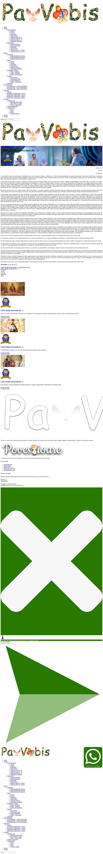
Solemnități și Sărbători (16, 41)
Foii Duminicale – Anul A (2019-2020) (17, 86)
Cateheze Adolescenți (12, 106)
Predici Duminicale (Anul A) (17, 56)
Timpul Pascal (13, 35)
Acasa (5, 27)
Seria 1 (12, 109)
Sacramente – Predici (12, 70)
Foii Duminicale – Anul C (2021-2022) (17, 89)
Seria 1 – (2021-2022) (15, 105)
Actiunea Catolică (14, 113)
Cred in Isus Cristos (15, 79)
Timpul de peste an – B (16, 38)
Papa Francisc (13, 77)
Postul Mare (13, 34)
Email (2, 479)
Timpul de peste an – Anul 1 (17, 50)
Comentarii (10, 83)
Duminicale (10, 54)
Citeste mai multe (5, 316)
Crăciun (12, 32)
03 (12, 264)
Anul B (6, 146)
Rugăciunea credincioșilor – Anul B (16, 95)
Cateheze (6, 99)
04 (14, 264)
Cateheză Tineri (11, 108)
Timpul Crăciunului (15, 45)
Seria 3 (12, 112)
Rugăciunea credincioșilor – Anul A (16, 93)
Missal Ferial (10, 43)
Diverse (6, 115)
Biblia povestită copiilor (16, 102)
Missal (5, 28)
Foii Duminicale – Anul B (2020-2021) (17, 87)
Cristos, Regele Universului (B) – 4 (12, 310)
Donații (6, 116)
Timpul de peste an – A (16, 37)
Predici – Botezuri (14, 71)
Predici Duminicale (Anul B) (17, 57)
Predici (5, 53)
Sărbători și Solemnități (29, 146)
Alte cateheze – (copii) (16, 103)
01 (8, 264)
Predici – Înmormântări (16, 74)
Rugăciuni (6, 90)
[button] (51, 270)
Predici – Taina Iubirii (15, 82)
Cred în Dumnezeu (15, 80)
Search (2, 119)
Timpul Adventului (15, 44)
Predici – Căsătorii (15, 73)
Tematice (9, 76)
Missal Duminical (11, 30)
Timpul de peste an (15, 67)
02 (10, 264)
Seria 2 (12, 110)
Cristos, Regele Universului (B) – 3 (12, 381)
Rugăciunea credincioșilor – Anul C (16, 96)
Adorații (9, 92)
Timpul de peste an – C (16, 40)
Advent (12, 31)
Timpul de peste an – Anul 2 (17, 51)
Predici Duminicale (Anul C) (17, 58)
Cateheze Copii (11, 100)
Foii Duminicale (8, 84)
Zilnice (9, 60)
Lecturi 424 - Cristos (13, 146)
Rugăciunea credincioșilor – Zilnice (16, 97)
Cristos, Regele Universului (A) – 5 (12, 347)
